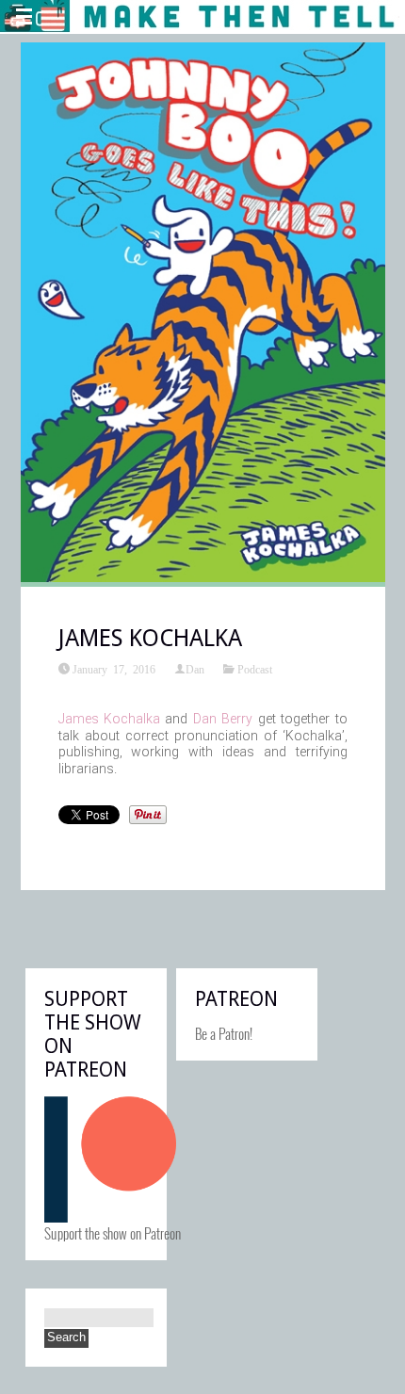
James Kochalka (109, 718)
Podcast (254, 668)
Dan (195, 668)
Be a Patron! (223, 1033)
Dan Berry (222, 718)
